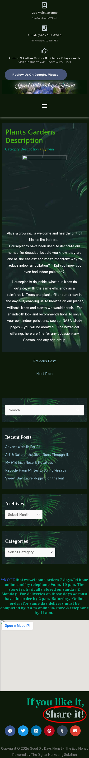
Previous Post (44, 361)
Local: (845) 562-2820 (44, 35)
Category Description (22, 149)
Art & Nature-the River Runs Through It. (37, 455)
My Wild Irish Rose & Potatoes (29, 462)
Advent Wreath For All (22, 447)
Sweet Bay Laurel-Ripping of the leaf (35, 478)
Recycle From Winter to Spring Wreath (35, 470)
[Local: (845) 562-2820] (44, 28)
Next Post (44, 374)
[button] (44, 105)
